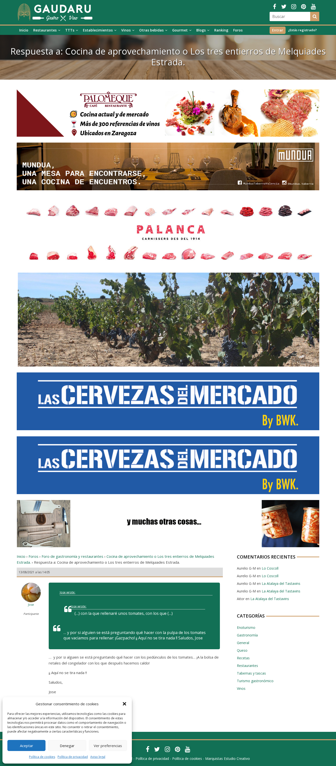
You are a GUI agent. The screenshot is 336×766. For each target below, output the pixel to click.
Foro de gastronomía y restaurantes (72, 556)
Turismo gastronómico (255, 680)
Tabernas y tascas (251, 673)
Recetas (243, 658)
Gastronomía (247, 635)
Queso (242, 650)
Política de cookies (42, 757)
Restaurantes (45, 30)
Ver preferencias (108, 745)
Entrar (277, 30)
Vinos (126, 30)
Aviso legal (97, 757)
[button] (124, 703)
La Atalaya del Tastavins (281, 583)
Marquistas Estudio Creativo (227, 758)
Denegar (67, 745)
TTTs (69, 30)
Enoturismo (246, 627)
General (243, 642)
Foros (238, 30)
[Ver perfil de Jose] (31, 582)
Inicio (23, 30)
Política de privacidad (73, 757)
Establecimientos (98, 30)
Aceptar (26, 745)
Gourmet (180, 30)
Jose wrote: (67, 592)
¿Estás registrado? (302, 30)
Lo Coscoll (270, 568)
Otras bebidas (151, 30)
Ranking (221, 30)
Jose (31, 605)
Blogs (201, 30)
